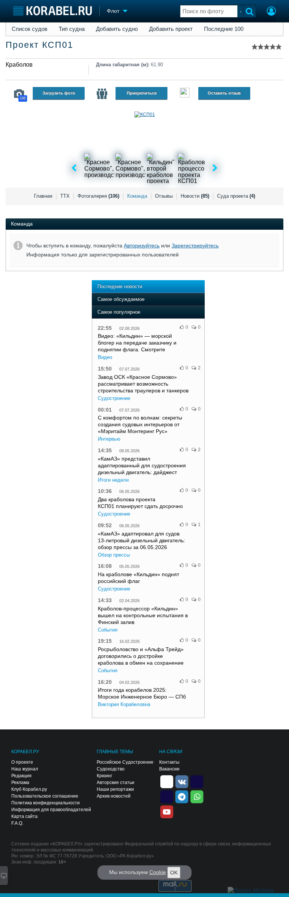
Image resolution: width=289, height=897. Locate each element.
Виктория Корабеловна (124, 704)
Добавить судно (117, 29)
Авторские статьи (115, 782)
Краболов (19, 64)
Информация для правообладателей (51, 809)
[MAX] (166, 796)
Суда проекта (236, 196)
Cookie (157, 872)
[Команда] (102, 93)
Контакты (169, 762)
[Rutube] (196, 781)
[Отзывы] (184, 93)
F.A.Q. (17, 823)
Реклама (20, 782)
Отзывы (164, 196)
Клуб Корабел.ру (29, 789)
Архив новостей (114, 796)
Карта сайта (24, 816)
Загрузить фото (59, 93)
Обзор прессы (114, 555)
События (107, 630)
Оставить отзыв (224, 93)
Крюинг (104, 775)
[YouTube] (166, 811)
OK (174, 873)
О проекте (22, 762)
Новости (195, 196)
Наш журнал (24, 769)
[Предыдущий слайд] (74, 168)
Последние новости (119, 286)
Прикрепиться (142, 93)
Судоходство (111, 769)
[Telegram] (181, 796)
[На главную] (52, 10)
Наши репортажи (115, 789)
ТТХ (65, 196)
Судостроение (114, 398)
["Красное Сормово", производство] (99, 168)
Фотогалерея (98, 196)
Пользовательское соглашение (44, 796)
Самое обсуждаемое (120, 299)
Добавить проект (171, 29)
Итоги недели (113, 480)
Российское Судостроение (125, 762)
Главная (43, 196)
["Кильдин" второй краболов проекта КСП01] (162, 168)
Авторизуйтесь (142, 246)
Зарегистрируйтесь (195, 246)
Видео (105, 357)
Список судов (29, 29)
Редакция (21, 775)
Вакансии (169, 769)
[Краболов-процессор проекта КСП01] (193, 168)
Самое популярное (118, 312)
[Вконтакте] (181, 781)
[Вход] (271, 12)
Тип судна (72, 29)
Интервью (109, 439)
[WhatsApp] (196, 796)
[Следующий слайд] (215, 168)
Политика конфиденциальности (45, 802)
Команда (137, 196)
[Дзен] (166, 781)
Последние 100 (223, 29)
